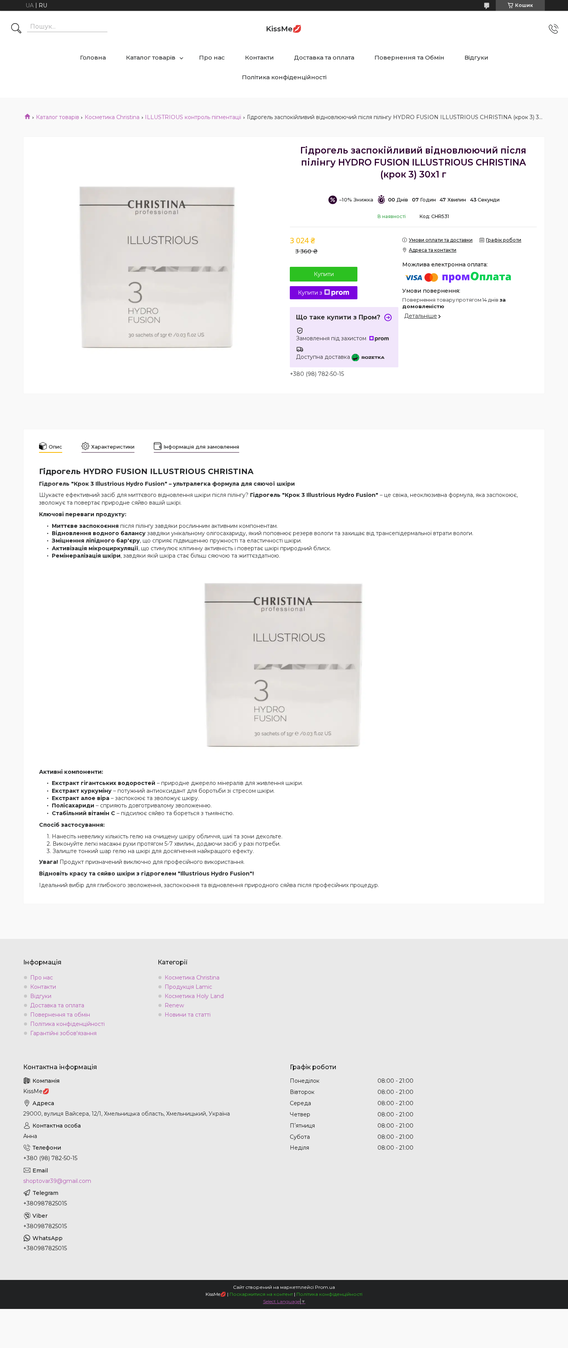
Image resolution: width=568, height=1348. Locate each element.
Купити (324, 274)
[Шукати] (16, 29)
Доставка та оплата (324, 57)
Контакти (259, 57)
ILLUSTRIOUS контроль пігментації (193, 117)
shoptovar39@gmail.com (57, 1180)
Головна (93, 57)
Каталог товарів (150, 57)
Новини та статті (188, 1014)
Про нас (212, 57)
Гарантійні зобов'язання (63, 1033)
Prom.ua (325, 1287)
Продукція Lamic (188, 986)
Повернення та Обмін (409, 57)
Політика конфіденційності (284, 77)
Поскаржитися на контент (261, 1294)
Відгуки (476, 57)
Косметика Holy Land (194, 996)
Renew (174, 1005)
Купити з (310, 292)
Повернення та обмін (60, 1014)
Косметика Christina (112, 117)
